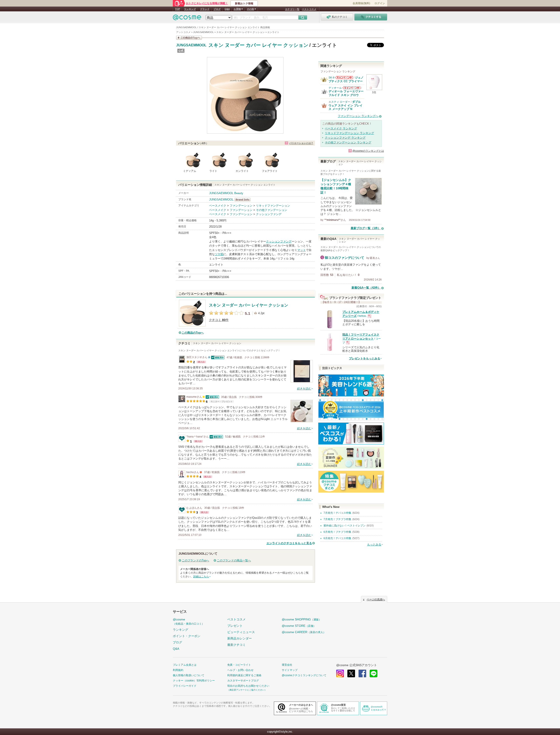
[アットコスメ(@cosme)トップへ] (187, 18)
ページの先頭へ (376, 599)
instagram (340, 673)
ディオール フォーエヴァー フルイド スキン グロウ (346, 93)
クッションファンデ (269, 214)
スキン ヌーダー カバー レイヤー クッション (258, 45)
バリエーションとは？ (301, 143)
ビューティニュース (241, 632)
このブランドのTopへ (195, 560)
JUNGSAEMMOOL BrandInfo (243, 199)
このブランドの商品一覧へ (234, 560)
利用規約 (178, 670)
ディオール (335, 87)
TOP (177, 9)
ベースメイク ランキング (341, 128)
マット (301, 250)
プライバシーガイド (184, 685)
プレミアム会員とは (184, 664)
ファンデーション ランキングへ (358, 116)
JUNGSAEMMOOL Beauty (226, 193)
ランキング (190, 9)
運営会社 (287, 664)
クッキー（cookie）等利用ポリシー (194, 680)
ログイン (379, 3)
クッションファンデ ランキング (345, 137)
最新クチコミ (236, 644)
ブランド (205, 9)
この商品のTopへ (193, 332)
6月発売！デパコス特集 (337, 538)
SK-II (331, 77)
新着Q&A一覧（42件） (366, 287)
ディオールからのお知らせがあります (351, 87)
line (373, 673)
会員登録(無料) (361, 3)
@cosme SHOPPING (301, 619)
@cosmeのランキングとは (368, 150)
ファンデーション (241, 205)
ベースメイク (217, 205)
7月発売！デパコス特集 (337, 512)
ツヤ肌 (219, 254)
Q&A (227, 9)
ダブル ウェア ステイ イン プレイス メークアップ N (345, 105)
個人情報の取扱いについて (188, 675)
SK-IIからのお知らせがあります (344, 77)
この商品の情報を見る (189, 38)
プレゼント (235, 625)
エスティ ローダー (339, 101)
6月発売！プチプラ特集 (337, 531)
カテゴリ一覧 (292, 9)
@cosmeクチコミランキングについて (304, 675)
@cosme (188, 621)
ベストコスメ (309, 9)
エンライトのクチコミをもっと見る (289, 543)
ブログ (217, 9)
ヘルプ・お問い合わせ (240, 670)
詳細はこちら (201, 576)
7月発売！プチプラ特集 (337, 519)
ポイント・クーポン (186, 636)
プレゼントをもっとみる (364, 358)
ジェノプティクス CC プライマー (346, 79)
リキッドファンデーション (273, 205)
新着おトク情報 (244, 3)
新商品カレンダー (239, 638)
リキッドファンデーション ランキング (349, 133)
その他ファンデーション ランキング (348, 142)
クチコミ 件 (219, 320)
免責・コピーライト (239, 664)
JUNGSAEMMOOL (191, 45)
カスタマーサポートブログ (243, 680)
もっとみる (374, 544)
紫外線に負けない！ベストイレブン (345, 525)
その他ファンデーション (271, 210)
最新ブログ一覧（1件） (366, 228)
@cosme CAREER (304, 632)
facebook (362, 673)
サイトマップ (290, 670)
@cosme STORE (299, 625)
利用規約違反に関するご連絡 (244, 675)
